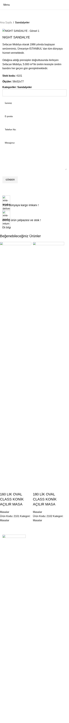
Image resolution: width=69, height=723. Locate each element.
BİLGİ (5, 609)
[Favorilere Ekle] (21, 488)
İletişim (5, 620)
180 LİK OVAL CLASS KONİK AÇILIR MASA (45, 499)
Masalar (4, 512)
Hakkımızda (8, 615)
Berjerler (6, 713)
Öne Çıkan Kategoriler (17, 635)
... (3, 665)
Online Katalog (9, 626)
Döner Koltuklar (10, 707)
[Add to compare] (4, 488)
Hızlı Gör (13, 488)
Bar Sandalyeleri (10, 682)
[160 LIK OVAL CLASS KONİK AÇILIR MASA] (15, 362)
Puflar (5, 687)
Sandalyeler (22, 22)
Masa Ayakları (9, 651)
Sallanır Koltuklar (11, 702)
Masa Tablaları (9, 657)
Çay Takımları (9, 718)
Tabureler (7, 676)
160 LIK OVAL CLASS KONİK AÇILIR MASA (12, 499)
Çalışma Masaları (11, 646)
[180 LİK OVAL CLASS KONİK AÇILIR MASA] (48, 362)
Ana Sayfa (6, 22)
